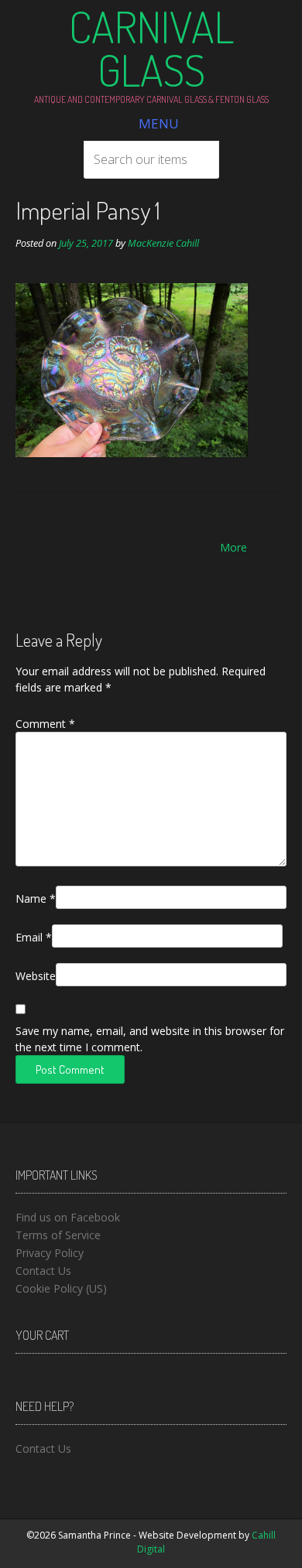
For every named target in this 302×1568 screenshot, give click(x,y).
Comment (45, 723)
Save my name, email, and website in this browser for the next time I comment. (149, 1038)
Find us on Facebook (67, 1217)
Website (35, 975)
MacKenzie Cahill (163, 243)
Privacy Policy (49, 1252)
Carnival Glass (151, 48)
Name (35, 898)
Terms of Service (58, 1235)
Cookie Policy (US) (61, 1288)
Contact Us (43, 1270)
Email (33, 937)
